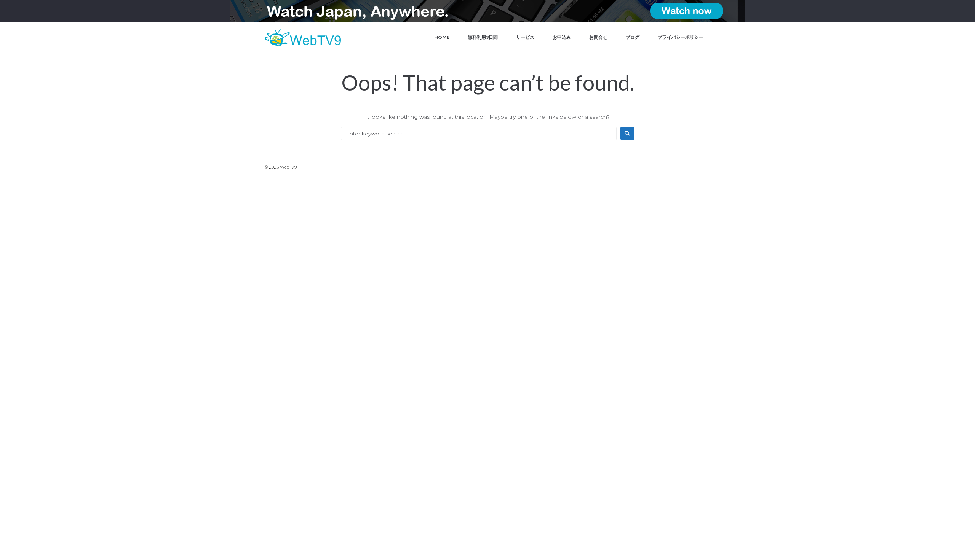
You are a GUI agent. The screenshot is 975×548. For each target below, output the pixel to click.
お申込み (562, 37)
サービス (525, 37)
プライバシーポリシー (680, 37)
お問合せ (598, 37)
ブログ (632, 37)
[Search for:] (479, 133)
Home (441, 37)
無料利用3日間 (483, 37)
